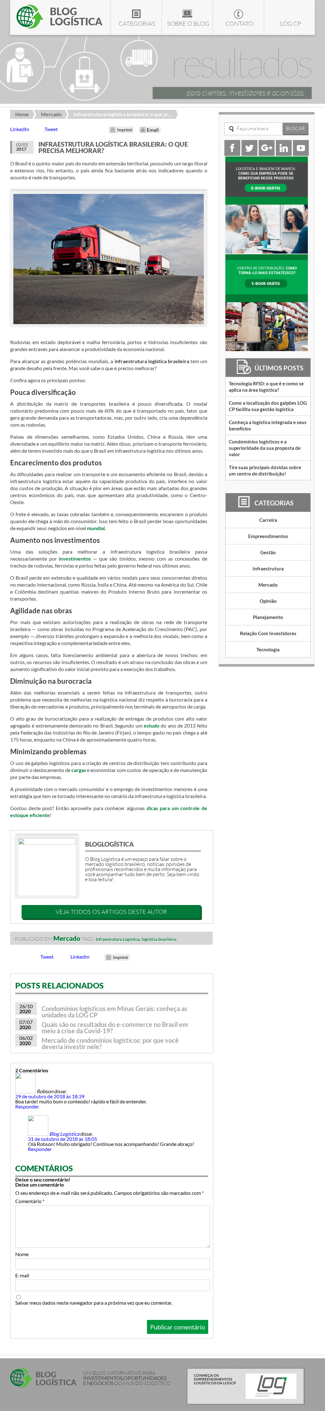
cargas (78, 770)
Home (22, 114)
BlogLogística (109, 844)
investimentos (75, 559)
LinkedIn (19, 129)
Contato (239, 23)
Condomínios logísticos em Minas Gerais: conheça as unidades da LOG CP (114, 1012)
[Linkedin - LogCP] (284, 154)
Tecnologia (268, 649)
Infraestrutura (268, 568)
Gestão (268, 552)
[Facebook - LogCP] (232, 154)
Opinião (268, 601)
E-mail (22, 1275)
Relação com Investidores (268, 633)
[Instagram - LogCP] (267, 154)
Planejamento (268, 617)
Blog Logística (64, 1134)
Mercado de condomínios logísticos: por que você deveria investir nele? (110, 1043)
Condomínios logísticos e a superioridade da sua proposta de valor (265, 448)
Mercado (51, 114)
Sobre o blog (188, 23)
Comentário (29, 1201)
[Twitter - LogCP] (249, 154)
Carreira (268, 520)
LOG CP (290, 23)
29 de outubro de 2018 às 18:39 (49, 1096)
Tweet (51, 129)
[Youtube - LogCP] (301, 154)
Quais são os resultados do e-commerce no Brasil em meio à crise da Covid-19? (115, 1028)
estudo (151, 725)
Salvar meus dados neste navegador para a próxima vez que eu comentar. (93, 1302)
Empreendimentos (268, 536)
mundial (96, 528)
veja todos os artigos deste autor (111, 911)
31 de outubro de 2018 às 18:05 (62, 1139)
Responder (27, 1106)
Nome (22, 1254)
